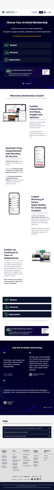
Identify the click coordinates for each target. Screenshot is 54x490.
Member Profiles (16, 470)
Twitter (35, 479)
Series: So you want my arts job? (16, 460)
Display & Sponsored (25, 457)
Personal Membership (4, 459)
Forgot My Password (36, 458)
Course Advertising (27, 465)
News (14, 454)
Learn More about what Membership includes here (27, 36)
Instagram (40, 479)
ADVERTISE (34, 12)
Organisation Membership (4, 463)
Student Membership (4, 466)
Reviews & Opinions (15, 457)
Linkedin (37, 479)
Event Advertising (26, 460)
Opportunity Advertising (25, 463)
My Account (36, 455)
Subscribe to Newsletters (15, 467)
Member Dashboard (36, 465)
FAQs (45, 460)
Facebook (32, 479)
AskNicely (50, 407)
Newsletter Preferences (36, 462)
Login (49, 12)
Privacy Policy (14, 479)
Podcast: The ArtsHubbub (15, 464)
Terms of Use (20, 479)
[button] (49, 428)
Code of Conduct (27, 479)
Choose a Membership (4, 456)
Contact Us (46, 457)
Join (41, 12)
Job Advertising (26, 454)
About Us (46, 455)
